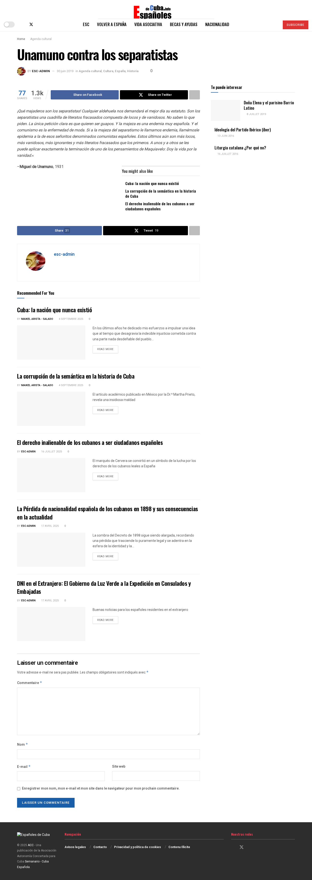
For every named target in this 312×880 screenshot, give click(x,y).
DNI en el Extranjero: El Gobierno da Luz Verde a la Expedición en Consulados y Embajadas (104, 587)
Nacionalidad (217, 24)
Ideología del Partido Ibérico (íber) (242, 130)
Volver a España (112, 24)
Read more (107, 349)
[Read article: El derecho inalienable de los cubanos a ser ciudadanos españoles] (51, 475)
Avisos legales (75, 847)
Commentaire (29, 682)
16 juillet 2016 (227, 154)
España (120, 71)
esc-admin (41, 71)
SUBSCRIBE (295, 25)
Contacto (100, 847)
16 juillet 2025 (51, 452)
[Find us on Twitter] (31, 24)
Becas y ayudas (183, 24)
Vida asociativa (148, 24)
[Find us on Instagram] (39, 24)
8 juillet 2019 (256, 114)
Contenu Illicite (179, 847)
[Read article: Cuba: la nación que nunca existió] (51, 342)
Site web (118, 766)
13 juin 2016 (225, 136)
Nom (22, 744)
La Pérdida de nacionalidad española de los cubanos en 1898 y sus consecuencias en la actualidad (107, 512)
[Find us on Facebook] (22, 24)
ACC (31, 845)
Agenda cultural (41, 39)
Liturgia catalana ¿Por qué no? (240, 148)
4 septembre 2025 (70, 319)
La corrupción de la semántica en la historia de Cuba (160, 193)
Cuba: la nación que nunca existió (152, 183)
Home (21, 39)
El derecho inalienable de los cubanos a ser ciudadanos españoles (160, 206)
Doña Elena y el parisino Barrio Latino (269, 105)
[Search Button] (274, 24)
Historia (132, 71)
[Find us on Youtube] (47, 24)
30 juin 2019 (65, 71)
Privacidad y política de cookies (137, 847)
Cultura (108, 71)
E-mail (24, 766)
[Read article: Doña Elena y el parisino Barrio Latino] (225, 110)
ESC (86, 24)
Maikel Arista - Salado (37, 319)
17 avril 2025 (49, 526)
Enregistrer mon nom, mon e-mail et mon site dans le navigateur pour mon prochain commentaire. (101, 788)
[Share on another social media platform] (194, 94)
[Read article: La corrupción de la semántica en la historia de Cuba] (51, 409)
